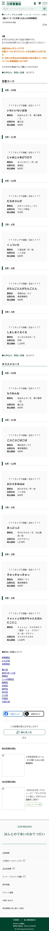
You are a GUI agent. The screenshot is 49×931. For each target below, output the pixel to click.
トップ (6, 14)
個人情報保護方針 (30, 920)
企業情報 (6, 853)
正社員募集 (7, 868)
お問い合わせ (8, 900)
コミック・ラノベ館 (34, 804)
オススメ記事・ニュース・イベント (26, 14)
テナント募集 (8, 892)
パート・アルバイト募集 (12, 876)
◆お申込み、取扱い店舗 (14, 72)
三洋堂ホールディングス (12, 860)
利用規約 (16, 920)
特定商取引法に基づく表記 (13, 908)
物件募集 (6, 884)
